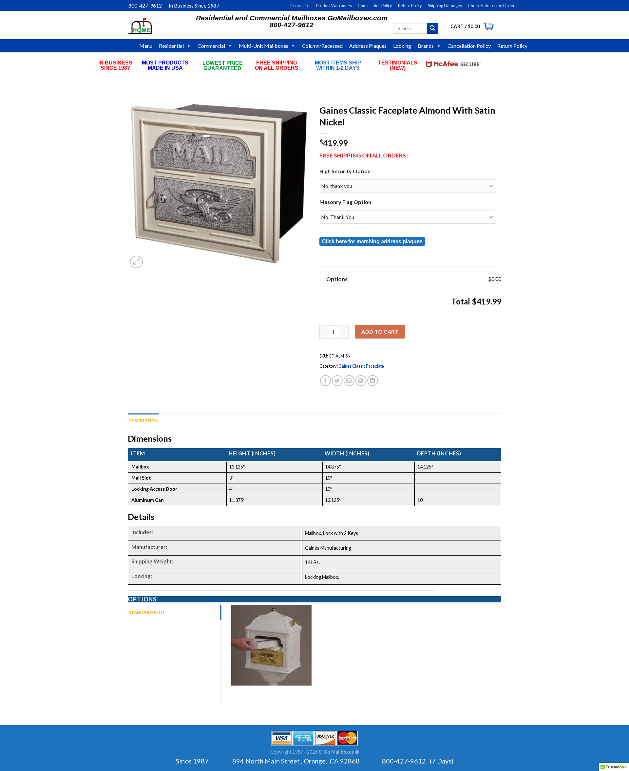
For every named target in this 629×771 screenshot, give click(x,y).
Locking (402, 46)
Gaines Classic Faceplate (361, 366)
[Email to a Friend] (349, 380)
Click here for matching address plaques (372, 241)
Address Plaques (368, 46)
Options (337, 279)
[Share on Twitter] (337, 380)
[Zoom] (136, 262)
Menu (145, 46)
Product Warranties (334, 5)
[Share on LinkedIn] (372, 380)
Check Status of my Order (491, 5)
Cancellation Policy (375, 5)
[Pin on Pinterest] (360, 380)
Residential (171, 46)
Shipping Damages (445, 5)
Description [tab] (143, 420)
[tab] (174, 612)
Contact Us (300, 5)
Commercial (211, 46)
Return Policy (410, 5)
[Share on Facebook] (325, 380)
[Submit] (432, 28)
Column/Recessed (322, 46)
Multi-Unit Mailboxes (263, 46)
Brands (426, 46)
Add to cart (379, 331)
